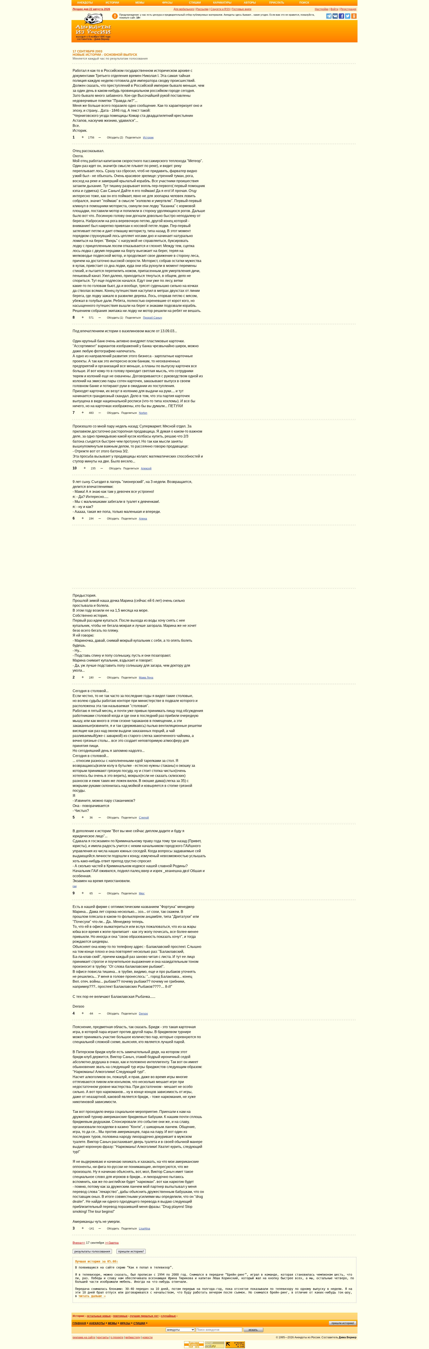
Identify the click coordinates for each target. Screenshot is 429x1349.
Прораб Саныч (152, 317)
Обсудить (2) (115, 137)
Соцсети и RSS (220, 9)
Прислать (276, 2)
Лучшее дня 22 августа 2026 (91, 9)
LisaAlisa (144, 1228)
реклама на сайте (84, 1337)
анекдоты (97, 1323)
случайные (168, 1316)
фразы (125, 1323)
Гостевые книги (241, 9)
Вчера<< (79, 1242)
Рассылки (202, 9)
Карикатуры (222, 2)
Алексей (146, 468)
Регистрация (348, 9)
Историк (148, 137)
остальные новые (99, 1316)
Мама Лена (146, 677)
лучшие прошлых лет (144, 1316)
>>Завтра (112, 1242)
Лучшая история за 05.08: (96, 1261)
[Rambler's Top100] (194, 1344)
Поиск (304, 2)
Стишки (195, 2)
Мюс (142, 893)
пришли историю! (343, 1323)
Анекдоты (85, 2)
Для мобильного (184, 9)
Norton (143, 413)
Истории (112, 2)
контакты (103, 1337)
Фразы (167, 2)
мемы (112, 1323)
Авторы (250, 2)
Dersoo (143, 1013)
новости (147, 1337)
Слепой (144, 817)
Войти (334, 9)
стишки (139, 1323)
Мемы (139, 2)
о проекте (117, 1337)
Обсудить (113, 413)
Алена (143, 518)
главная (79, 1323)
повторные (120, 1316)
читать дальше (92, 1296)
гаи (75, 886)
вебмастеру (132, 1337)
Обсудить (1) (115, 317)
